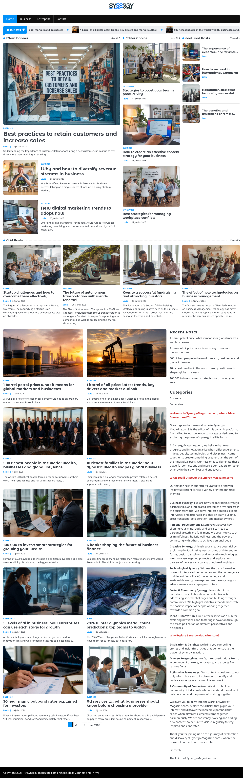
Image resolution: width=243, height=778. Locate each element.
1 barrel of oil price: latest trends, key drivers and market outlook (83, 29)
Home (10, 19)
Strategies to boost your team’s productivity (148, 92)
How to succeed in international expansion (220, 50)
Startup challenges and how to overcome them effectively (28, 294)
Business (25, 19)
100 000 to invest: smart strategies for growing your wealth (37, 547)
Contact (61, 19)
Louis (6, 146)
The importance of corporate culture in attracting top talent (217, 114)
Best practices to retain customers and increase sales (60, 137)
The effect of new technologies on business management (210, 294)
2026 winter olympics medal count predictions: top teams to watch (118, 625)
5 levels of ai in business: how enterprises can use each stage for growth (41, 625)
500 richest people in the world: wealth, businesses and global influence (181, 29)
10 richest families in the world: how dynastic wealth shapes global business (124, 465)
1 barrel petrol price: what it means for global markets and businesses (38, 387)
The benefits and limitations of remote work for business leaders (217, 95)
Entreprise (43, 19)
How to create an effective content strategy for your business (151, 154)
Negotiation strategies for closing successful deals (218, 72)
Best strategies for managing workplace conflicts (147, 216)
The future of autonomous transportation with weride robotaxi (85, 296)
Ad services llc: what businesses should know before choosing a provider (123, 703)
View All (114, 38)
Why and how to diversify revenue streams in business (78, 171)
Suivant (95, 725)
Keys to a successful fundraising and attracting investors (149, 294)
